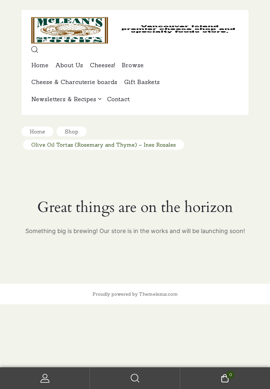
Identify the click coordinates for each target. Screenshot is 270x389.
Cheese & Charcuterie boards (74, 82)
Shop (71, 131)
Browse (133, 65)
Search (135, 378)
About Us (69, 65)
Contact (118, 99)
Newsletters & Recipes (63, 99)
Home (39, 65)
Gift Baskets (142, 82)
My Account (45, 378)
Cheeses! (102, 65)
